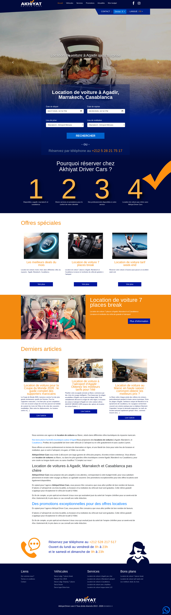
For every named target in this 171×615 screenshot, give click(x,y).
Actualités (101, 3)
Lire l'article (41, 416)
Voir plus (41, 284)
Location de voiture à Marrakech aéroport (101, 579)
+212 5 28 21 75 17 (107, 151)
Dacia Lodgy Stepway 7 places (64, 582)
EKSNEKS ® (108, 606)
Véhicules (69, 3)
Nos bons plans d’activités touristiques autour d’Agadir (54, 440)
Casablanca (37, 443)
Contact (105, 11)
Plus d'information (139, 321)
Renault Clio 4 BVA (60, 579)
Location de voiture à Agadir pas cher (99, 576)
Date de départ (52, 107)
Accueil (60, 3)
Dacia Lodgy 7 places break (63, 576)
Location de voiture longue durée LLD (99, 587)
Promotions (90, 3)
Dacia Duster (58, 584)
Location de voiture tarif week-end (131, 579)
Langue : (135, 11)
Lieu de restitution (94, 120)
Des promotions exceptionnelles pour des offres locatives (79, 504)
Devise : (119, 12)
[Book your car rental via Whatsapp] (166, 610)
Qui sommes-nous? (27, 576)
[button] (13, 62)
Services (79, 3)
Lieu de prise (51, 120)
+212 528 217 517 (102, 542)
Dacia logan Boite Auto (61, 587)
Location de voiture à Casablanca (98, 582)
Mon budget (112, 3)
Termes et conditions (28, 579)
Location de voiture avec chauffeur (99, 584)
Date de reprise (93, 107)
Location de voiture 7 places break (132, 576)
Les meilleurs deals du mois (129, 582)
